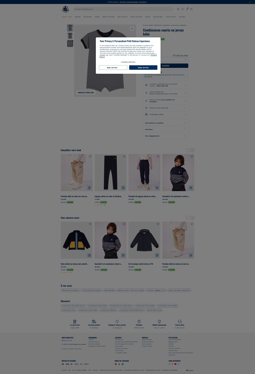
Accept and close (143, 67)
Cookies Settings (128, 62)
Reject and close (112, 67)
